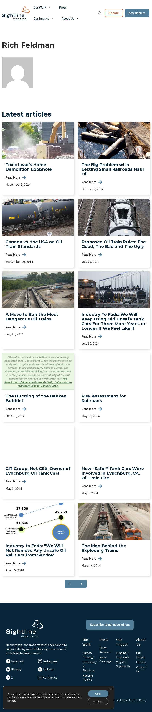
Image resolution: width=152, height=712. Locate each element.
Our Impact (41, 18)
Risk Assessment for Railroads (104, 398)
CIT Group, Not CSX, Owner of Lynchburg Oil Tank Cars (38, 471)
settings (11, 700)
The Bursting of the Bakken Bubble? (36, 398)
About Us (68, 18)
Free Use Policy (137, 700)
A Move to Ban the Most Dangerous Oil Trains (32, 317)
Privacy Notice (119, 700)
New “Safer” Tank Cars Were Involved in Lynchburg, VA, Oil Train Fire (113, 473)
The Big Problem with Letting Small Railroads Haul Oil (113, 169)
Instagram (50, 661)
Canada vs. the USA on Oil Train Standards (34, 244)
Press (63, 7)
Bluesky (16, 669)
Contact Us (50, 677)
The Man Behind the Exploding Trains (104, 548)
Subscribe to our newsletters (110, 625)
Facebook (17, 661)
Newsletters (137, 13)
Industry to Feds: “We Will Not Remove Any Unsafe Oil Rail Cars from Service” (36, 550)
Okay (98, 693)
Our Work (39, 7)
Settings (98, 701)
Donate (114, 13)
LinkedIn (48, 669)
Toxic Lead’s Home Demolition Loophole (29, 167)
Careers (141, 662)
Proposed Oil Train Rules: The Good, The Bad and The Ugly (114, 244)
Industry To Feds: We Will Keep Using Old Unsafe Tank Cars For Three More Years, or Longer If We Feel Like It (114, 321)
